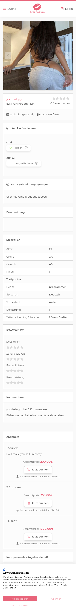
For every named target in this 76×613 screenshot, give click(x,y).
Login (69, 8)
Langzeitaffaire (24, 163)
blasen (18, 147)
